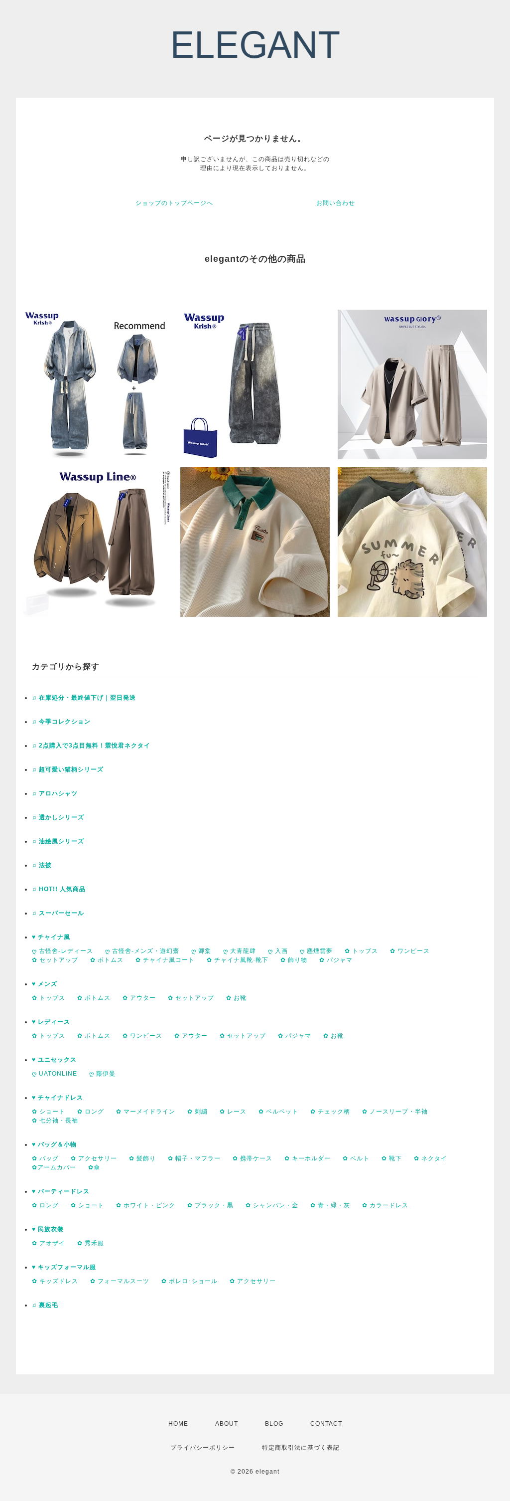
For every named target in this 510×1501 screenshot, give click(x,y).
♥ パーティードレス (61, 1191)
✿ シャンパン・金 (272, 1205)
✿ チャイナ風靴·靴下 (237, 959)
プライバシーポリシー (202, 1447)
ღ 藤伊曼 (102, 1073)
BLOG (274, 1423)
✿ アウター (139, 997)
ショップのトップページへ (174, 202)
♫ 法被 (42, 865)
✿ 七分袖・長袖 (55, 1120)
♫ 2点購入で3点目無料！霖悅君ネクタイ (91, 745)
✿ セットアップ (55, 959)
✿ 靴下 (392, 1158)
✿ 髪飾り (142, 1158)
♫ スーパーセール (58, 913)
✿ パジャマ (336, 959)
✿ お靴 (236, 997)
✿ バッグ (45, 1158)
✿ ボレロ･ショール (189, 1281)
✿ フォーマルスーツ (119, 1281)
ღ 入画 (278, 950)
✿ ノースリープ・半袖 (395, 1111)
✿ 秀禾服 (90, 1243)
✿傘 (94, 1167)
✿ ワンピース (410, 950)
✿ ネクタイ (430, 1158)
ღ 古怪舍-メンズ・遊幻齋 (142, 950)
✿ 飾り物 (293, 959)
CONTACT (326, 1423)
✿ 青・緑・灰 (330, 1205)
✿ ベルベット (278, 1111)
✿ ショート (48, 1111)
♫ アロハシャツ (55, 793)
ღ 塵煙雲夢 (316, 950)
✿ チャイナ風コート (165, 959)
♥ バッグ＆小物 (54, 1144)
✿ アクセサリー (94, 1158)
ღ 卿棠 (201, 950)
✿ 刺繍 (197, 1111)
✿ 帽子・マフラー (194, 1158)
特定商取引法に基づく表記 (301, 1447)
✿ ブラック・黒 (210, 1205)
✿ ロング (90, 1111)
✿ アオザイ (48, 1243)
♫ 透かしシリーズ (58, 817)
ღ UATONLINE (54, 1073)
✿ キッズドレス (55, 1281)
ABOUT (226, 1423)
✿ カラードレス (385, 1205)
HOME (178, 1423)
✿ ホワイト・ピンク (145, 1205)
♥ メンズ (44, 983)
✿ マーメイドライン (145, 1111)
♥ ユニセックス (54, 1059)
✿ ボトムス (107, 959)
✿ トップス (361, 950)
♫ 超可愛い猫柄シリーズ (68, 769)
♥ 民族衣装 (48, 1229)
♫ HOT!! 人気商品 (59, 889)
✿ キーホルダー (307, 1158)
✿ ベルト (356, 1158)
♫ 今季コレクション (61, 721)
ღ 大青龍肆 (239, 950)
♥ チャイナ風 (51, 937)
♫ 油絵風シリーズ (58, 841)
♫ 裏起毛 (45, 1305)
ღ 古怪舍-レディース (62, 950)
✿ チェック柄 (330, 1111)
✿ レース (233, 1111)
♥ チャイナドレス (57, 1097)
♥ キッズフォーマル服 (64, 1267)
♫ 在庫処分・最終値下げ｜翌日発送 (84, 697)
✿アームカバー (54, 1167)
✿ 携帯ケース (252, 1158)
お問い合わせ (335, 202)
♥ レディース (51, 1021)
